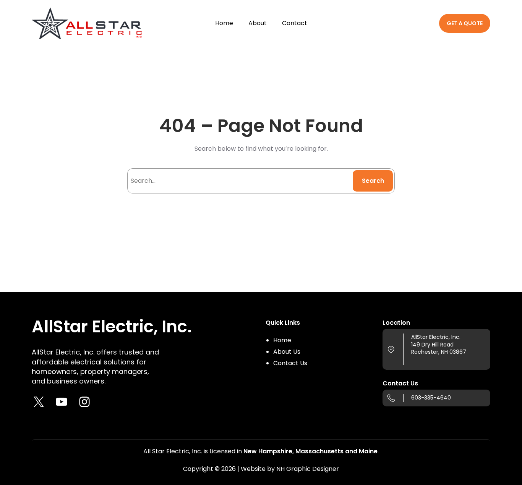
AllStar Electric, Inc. (112, 326)
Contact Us (290, 363)
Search (373, 180)
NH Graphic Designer (307, 468)
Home (282, 340)
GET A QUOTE (465, 23)
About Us (286, 351)
